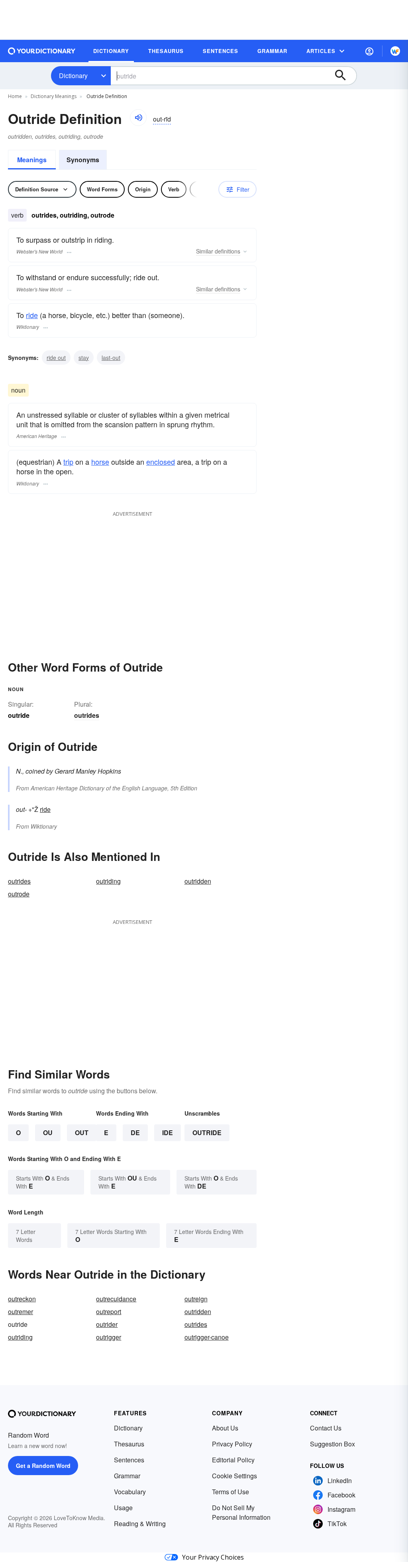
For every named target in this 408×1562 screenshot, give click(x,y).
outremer (20, 1311)
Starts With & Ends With (42, 1182)
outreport (108, 1311)
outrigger (108, 1337)
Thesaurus (129, 1443)
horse (100, 461)
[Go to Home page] (42, 51)
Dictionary (73, 75)
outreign (196, 1298)
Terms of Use (230, 1491)
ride (32, 315)
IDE (167, 1132)
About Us (225, 1427)
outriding (108, 881)
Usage (123, 1507)
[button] (369, 51)
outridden (197, 881)
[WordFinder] (395, 51)
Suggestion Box (332, 1443)
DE (135, 1132)
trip (68, 461)
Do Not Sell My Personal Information (241, 1512)
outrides (86, 715)
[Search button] (344, 75)
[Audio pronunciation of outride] (138, 117)
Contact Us (325, 1427)
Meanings (32, 159)
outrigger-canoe (206, 1337)
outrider (107, 1324)
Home (15, 96)
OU (48, 1132)
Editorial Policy (233, 1459)
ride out (56, 358)
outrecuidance (116, 1298)
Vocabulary (130, 1491)
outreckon (22, 1298)
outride (207, 1132)
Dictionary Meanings (53, 96)
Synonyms (83, 159)
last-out (111, 358)
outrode (18, 893)
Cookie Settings (234, 1475)
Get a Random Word (43, 1466)
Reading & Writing (140, 1523)
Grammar (127, 1475)
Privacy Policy (232, 1443)
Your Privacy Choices (213, 1557)
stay (83, 358)
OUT (81, 1132)
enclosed (160, 461)
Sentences (129, 1459)
